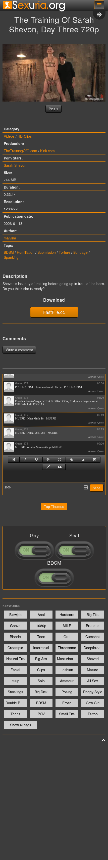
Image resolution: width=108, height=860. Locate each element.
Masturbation (67, 658)
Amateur (67, 680)
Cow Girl (92, 702)
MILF (67, 625)
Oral (67, 636)
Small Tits (67, 713)
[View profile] (9, 387)
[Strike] (48, 460)
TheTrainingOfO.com (20, 150)
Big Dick (41, 691)
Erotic (66, 702)
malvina (10, 237)
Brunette (92, 625)
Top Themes (54, 506)
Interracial (41, 647)
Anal (41, 614)
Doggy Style (92, 691)
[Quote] (60, 467)
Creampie (15, 647)
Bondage (80, 252)
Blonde (15, 636)
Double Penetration (16, 702)
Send (96, 488)
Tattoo (93, 713)
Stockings (15, 691)
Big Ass (41, 658)
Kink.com (47, 150)
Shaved (93, 658)
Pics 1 (53, 108)
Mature (92, 669)
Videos (9, 136)
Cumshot (92, 636)
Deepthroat (92, 647)
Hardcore (67, 614)
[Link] (71, 460)
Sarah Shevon (15, 165)
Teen (41, 636)
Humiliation (25, 252)
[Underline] (37, 460)
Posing (67, 691)
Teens (15, 713)
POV (41, 713)
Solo (41, 680)
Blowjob (15, 614)
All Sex (92, 680)
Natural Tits (15, 658)
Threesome (67, 647)
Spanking (11, 257)
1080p (41, 625)
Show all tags (20, 724)
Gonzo (15, 625)
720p (15, 680)
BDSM (9, 252)
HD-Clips (25, 136)
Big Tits (92, 614)
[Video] (94, 460)
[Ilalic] (25, 460)
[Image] (83, 460)
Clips (41, 669)
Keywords (11, 606)
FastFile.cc (54, 312)
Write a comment (19, 349)
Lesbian (67, 669)
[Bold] (14, 460)
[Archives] (86, 487)
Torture (64, 252)
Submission (46, 252)
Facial (15, 669)
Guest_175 (21, 383)
